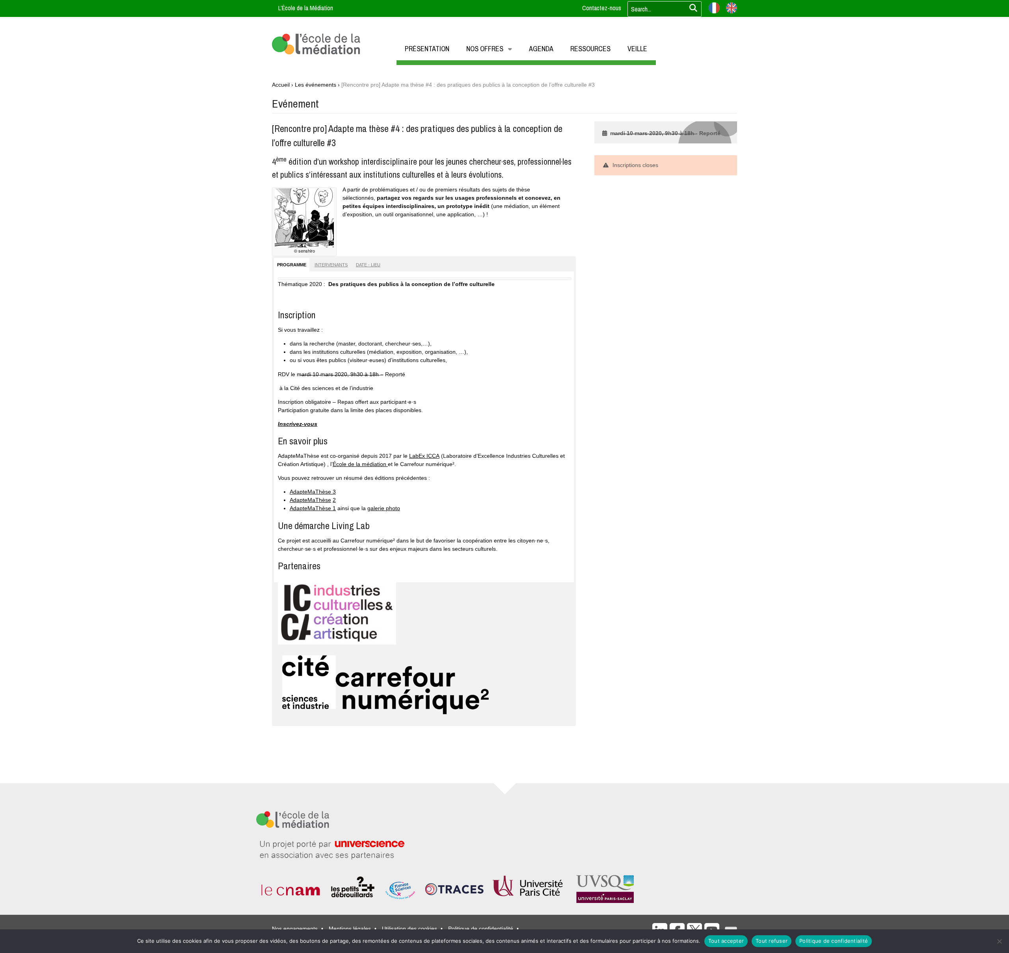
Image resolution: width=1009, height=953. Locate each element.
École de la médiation (360, 464)
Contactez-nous (601, 8)
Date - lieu (368, 264)
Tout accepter (726, 941)
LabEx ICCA (424, 456)
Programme (291, 264)
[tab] (291, 264)
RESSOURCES (590, 49)
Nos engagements (295, 928)
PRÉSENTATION (427, 49)
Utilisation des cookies (409, 928)
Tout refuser (771, 941)
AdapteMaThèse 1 (313, 508)
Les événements (315, 85)
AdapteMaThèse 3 (313, 492)
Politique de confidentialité (480, 928)
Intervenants (331, 264)
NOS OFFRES (484, 49)
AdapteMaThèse (310, 500)
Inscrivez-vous (297, 424)
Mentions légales (350, 928)
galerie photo (383, 508)
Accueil (281, 85)
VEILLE (637, 49)
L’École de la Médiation (305, 8)
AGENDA (541, 49)
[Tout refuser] (999, 941)
